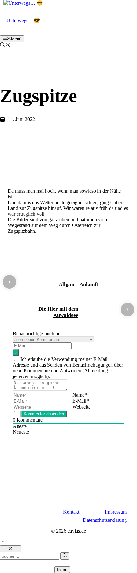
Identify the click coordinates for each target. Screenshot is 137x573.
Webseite (81, 407)
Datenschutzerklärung (105, 520)
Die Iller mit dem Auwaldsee (58, 312)
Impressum (116, 511)
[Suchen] (64, 555)
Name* (79, 394)
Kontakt (71, 511)
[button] (5, 45)
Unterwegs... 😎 (23, 20)
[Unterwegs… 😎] (23, 3)
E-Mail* (80, 401)
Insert (62, 569)
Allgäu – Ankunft (78, 284)
